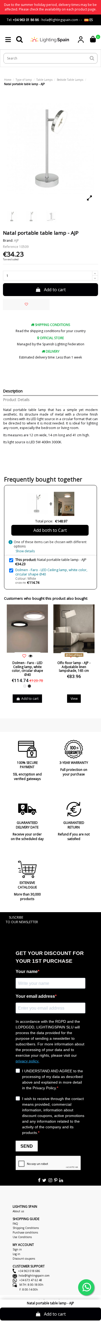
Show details (25, 551)
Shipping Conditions (26, 1228)
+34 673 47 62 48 (30, 1280)
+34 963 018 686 (29, 1271)
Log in (16, 1254)
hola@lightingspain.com (34, 1275)
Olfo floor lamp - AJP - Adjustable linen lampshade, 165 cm (73, 666)
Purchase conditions (25, 1232)
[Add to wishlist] (26, 304)
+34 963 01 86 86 (26, 19)
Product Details (16, 400)
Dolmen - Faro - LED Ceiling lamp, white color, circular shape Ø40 (51, 572)
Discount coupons (24, 1258)
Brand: (8, 240)
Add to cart (55, 290)
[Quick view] (30, 656)
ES (91, 19)
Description (13, 391)
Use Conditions (22, 1237)
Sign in (17, 1249)
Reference (10, 247)
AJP (16, 240)
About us (18, 1211)
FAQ (15, 1223)
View (74, 698)
